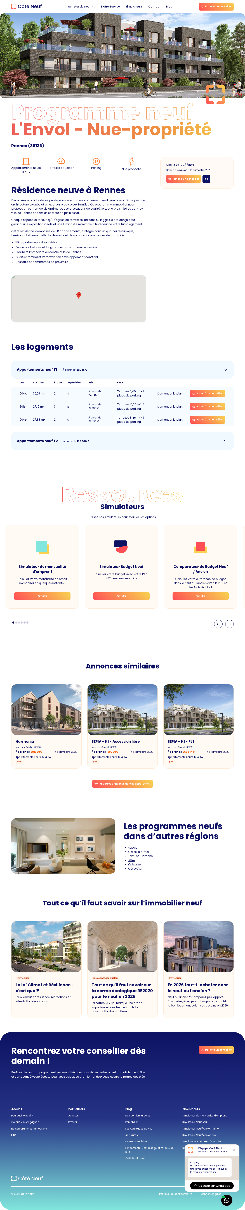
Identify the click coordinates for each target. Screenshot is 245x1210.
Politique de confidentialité (175, 1194)
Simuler (42, 596)
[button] (81, 7)
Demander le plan (170, 393)
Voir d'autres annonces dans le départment (122, 783)
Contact (154, 6)
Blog (169, 6)
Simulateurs (134, 6)
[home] (26, 6)
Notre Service (110, 6)
